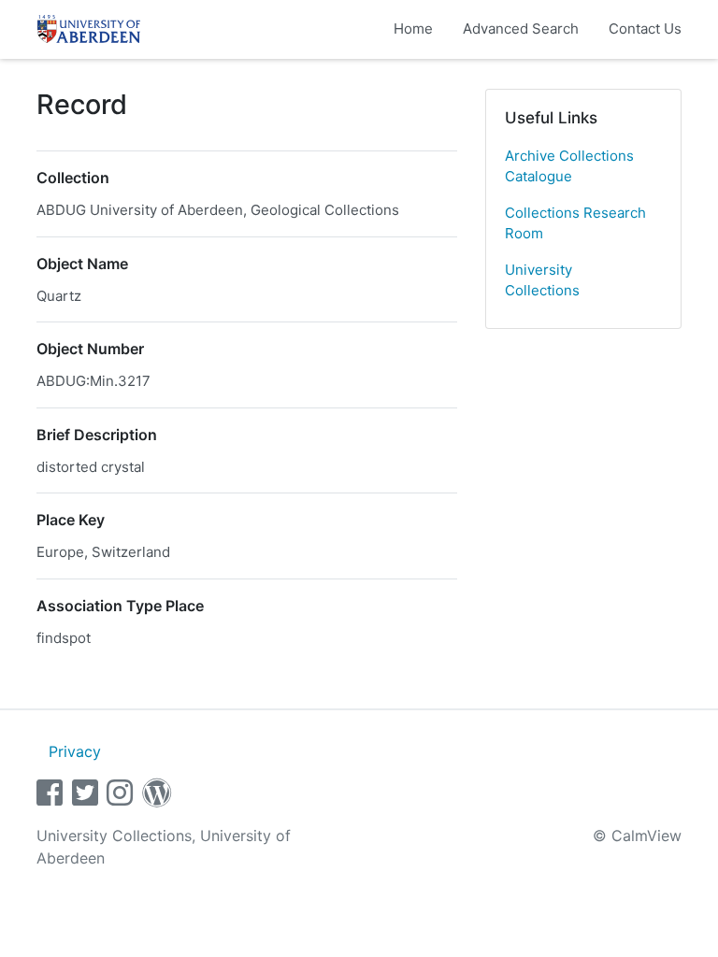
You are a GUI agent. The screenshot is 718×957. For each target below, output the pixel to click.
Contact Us (645, 28)
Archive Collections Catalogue (569, 166)
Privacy (75, 751)
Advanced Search (521, 28)
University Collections (542, 280)
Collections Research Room (575, 223)
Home (413, 28)
